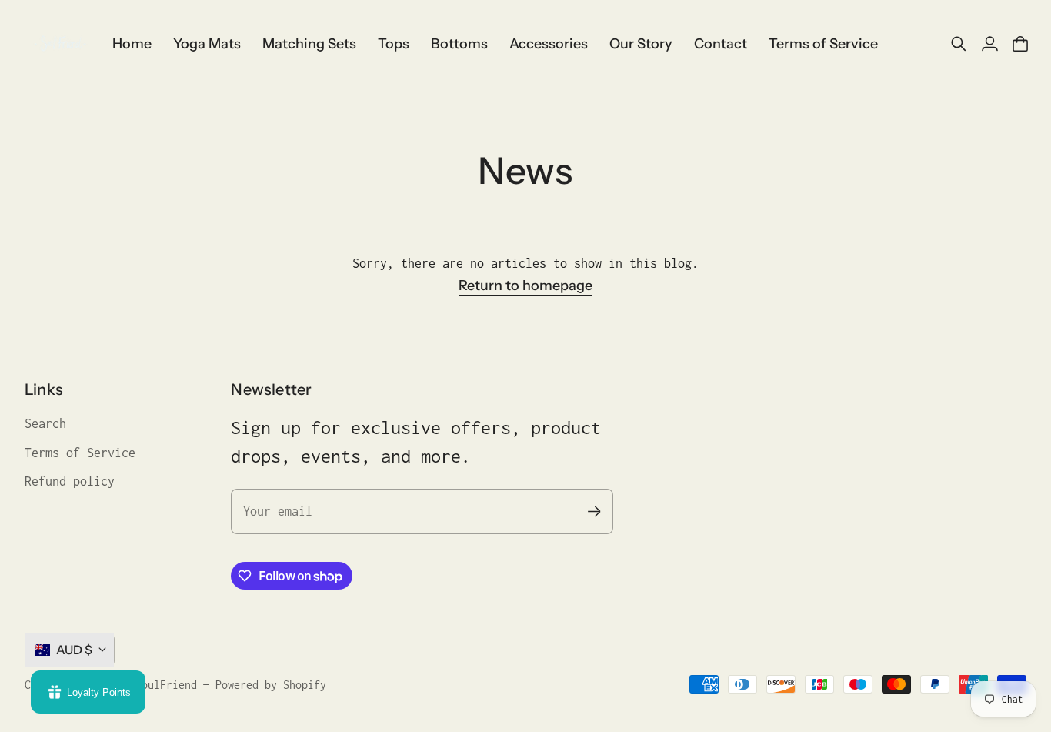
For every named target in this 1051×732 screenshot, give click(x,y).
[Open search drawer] (958, 43)
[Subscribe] (593, 511)
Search (45, 423)
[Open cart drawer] (1020, 43)
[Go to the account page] (989, 43)
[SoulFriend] (59, 44)
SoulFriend (166, 684)
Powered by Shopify (270, 684)
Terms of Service (80, 453)
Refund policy (70, 481)
